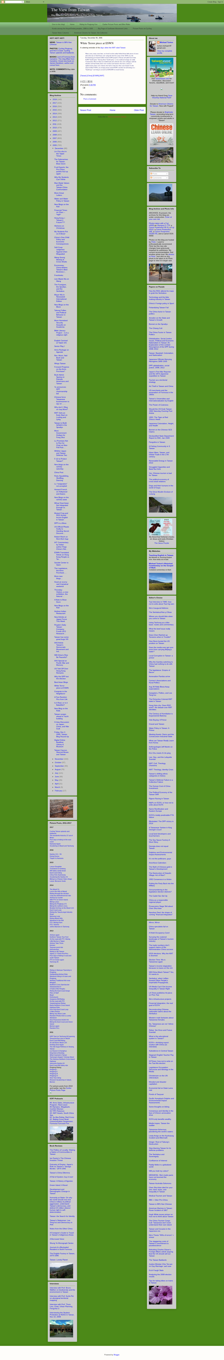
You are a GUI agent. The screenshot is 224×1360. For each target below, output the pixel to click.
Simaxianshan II (55, 987)
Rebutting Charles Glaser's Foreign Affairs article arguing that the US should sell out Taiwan (161, 1253)
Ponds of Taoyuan (156, 1094)
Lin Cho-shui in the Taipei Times (60, 153)
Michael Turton (166, 42)
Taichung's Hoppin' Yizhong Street (62, 1057)
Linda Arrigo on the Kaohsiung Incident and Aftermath (161, 1137)
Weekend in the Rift (57, 920)
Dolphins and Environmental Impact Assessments (160, 853)
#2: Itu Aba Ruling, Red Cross (62, 1117)
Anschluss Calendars (157, 863)
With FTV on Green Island (59, 900)
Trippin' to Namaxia (56, 858)
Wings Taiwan (60, 363)
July (57, 773)
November (59, 759)
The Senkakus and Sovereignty (156, 1155)
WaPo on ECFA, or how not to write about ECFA (161, 804)
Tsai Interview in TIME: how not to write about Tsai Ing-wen (161, 603)
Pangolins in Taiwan (157, 442)
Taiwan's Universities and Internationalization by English (161, 400)
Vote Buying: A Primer (158, 720)
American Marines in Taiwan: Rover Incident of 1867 (161, 1209)
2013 (55, 117)
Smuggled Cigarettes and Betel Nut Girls (159, 468)
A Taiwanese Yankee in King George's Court (160, 829)
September (59, 766)
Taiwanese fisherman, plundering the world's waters (161, 1130)
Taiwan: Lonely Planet (59, 1260)
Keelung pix (54, 997)
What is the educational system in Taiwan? (158, 1037)
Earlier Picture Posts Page (60, 1089)
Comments (157, 178)
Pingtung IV (54, 1076)
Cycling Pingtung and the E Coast (61, 49)
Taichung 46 (54, 962)
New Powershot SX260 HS (59, 1020)
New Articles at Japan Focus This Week (60, 619)
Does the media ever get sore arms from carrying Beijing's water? (161, 649)
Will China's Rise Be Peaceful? (61, 656)
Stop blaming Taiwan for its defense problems (160, 1149)
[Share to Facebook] (89, 81)
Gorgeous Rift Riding (57, 999)
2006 (55, 142)
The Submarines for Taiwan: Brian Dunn (61, 161)
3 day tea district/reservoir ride (60, 895)
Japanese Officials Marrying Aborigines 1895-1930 (160, 360)
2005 (55, 145)
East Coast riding (56, 873)
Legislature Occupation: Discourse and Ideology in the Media (161, 1069)
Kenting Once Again (57, 1044)
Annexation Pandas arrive (159, 676)
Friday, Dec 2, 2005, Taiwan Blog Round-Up (61, 734)
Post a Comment (89, 99)
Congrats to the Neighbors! (60, 692)
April (57, 784)
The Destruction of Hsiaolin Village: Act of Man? (160, 874)
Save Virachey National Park (162, 96)
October (58, 762)
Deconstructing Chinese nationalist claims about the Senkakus (160, 1011)
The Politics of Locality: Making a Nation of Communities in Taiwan (62, 1152)
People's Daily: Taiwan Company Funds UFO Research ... (60, 629)
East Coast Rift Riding (57, 1040)
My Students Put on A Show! (61, 233)
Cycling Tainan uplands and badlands (62, 52)
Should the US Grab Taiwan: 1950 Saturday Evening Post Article (160, 411)
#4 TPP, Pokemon (57, 1111)
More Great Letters (59, 194)
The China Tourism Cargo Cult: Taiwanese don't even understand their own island (160, 1223)
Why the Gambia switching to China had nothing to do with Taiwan (161, 664)
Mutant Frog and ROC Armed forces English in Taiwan (61, 516)
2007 (55, 138)
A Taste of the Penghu (57, 989)
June (57, 777)
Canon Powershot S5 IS (159, 227)
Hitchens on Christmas (59, 227)
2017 (55, 103)
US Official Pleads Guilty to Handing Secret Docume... (61, 530)
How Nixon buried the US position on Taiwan (159, 642)
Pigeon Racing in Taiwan (159, 799)
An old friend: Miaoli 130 (58, 1042)
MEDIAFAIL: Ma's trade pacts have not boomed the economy (161, 1177)
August (58, 769)
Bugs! (52, 995)
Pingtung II (53, 1071)
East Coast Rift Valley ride (59, 1065)
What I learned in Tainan (58, 1055)
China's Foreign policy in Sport (161, 303)
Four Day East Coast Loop (59, 1009)
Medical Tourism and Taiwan (160, 1196)
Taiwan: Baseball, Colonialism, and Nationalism (161, 354)
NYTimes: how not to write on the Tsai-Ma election (161, 1062)
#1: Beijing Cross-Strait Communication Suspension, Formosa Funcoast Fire (61, 1121)
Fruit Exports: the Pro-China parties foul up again (61, 170)
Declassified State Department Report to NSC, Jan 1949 (161, 437)
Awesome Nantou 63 (57, 1063)
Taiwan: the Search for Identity (62, 1216)
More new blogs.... (58, 577)
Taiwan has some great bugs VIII (61, 638)
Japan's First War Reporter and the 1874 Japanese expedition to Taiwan (160, 374)
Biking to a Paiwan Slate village (61, 879)
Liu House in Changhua (58, 1051)
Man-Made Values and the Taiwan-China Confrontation (61, 186)
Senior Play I (59, 346)
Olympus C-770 (163, 225)
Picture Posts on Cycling (142, 29)
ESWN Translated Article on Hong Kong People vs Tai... (61, 555)
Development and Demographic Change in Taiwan (60, 1191)
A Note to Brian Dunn (60, 601)
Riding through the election (59, 893)
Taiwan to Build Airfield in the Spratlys (60, 425)
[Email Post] (83, 88)
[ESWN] (96, 76)
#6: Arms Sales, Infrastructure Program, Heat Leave (62, 1104)
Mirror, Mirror (154, 922)
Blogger (116, 1355)
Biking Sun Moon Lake (58, 1013)
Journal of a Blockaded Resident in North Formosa (61, 1248)
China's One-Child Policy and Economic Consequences (61, 240)
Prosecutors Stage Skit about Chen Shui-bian (161, 907)
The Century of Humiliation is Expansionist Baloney (161, 715)
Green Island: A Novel (59, 1185)
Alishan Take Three (56, 943)
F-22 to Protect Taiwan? (60, 460)
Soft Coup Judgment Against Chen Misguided (60, 250)
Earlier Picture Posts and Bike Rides (116, 24)
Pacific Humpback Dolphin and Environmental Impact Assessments (161, 1100)
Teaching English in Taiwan (161, 555)
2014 (55, 113)
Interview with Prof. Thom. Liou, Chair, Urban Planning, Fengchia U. (61, 1306)
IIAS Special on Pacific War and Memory (61, 663)
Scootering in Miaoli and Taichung (62, 846)
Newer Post (85, 110)
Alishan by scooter (56, 897)
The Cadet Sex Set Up (158, 896)
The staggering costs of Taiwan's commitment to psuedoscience (159, 1243)
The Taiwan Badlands (158, 1260)
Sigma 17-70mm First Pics (59, 953)
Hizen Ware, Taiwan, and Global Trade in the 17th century (159, 454)
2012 (55, 120)
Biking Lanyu (54, 902)
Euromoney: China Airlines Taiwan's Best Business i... (60, 268)
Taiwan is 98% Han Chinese (160, 1204)
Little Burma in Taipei (57, 941)
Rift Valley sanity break (58, 871)
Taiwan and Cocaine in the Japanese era (160, 1230)
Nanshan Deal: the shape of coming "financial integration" (161, 913)
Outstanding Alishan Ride (59, 974)
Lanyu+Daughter (56, 866)
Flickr (153, 242)
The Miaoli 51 (54, 889)
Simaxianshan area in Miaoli (60, 1038)
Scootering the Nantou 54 (59, 877)
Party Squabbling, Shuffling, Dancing (61, 478)
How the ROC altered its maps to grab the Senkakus (161, 292)
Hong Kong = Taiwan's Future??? (59, 220)
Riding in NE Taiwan (57, 951)
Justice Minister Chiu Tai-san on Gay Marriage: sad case (160, 1265)
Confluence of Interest (158, 1161)
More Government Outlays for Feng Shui (60, 434)
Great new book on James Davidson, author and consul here (62, 63)
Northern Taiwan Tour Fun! (59, 937)
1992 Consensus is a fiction (160, 879)
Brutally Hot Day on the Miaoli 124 (62, 908)
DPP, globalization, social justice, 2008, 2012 (159, 366)
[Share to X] (86, 81)
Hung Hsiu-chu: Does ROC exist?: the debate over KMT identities (160, 707)
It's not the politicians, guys (160, 859)
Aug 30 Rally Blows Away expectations (159, 688)
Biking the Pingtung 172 (58, 904)
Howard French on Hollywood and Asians (60, 491)
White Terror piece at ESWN (61, 687)
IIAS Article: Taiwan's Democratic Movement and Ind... (61, 647)
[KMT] (101, 76)
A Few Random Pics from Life (60, 698)
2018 (55, 99)
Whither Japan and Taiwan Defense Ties (60, 453)
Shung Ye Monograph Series (61, 1243)
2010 (55, 128)
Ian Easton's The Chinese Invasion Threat (60, 1159)
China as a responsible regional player (158, 901)
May (57, 780)
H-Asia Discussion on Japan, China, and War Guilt (61, 725)
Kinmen (52, 945)
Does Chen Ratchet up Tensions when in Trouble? (160, 636)
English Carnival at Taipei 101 (61, 341)
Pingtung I (53, 1069)
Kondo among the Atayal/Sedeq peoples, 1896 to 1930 (72, 29)
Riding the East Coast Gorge (60, 991)
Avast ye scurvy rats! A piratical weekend (61, 584)
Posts (154, 174)
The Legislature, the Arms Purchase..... (61, 570)
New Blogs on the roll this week (61, 498)
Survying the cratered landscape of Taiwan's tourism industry (161, 939)
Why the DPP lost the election (61, 677)
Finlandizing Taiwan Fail (159, 307)
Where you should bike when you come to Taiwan (161, 617)
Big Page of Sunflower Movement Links (113, 29)
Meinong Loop (55, 916)
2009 (55, 131)
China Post (58, 472)
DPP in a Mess (60, 523)
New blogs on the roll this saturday (61, 466)
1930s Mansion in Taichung (59, 926)
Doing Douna (54, 856)
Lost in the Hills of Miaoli (58, 891)
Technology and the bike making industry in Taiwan (159, 298)
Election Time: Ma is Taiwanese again (157, 961)
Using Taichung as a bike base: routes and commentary (161, 623)
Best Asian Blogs (61, 682)
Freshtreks (58, 275)
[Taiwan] (83, 76)
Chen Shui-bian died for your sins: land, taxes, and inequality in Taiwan (161, 1189)
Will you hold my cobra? (159, 1171)
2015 (55, 110)
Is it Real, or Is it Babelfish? (61, 704)
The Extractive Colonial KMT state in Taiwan (160, 700)
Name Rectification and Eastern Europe (158, 810)
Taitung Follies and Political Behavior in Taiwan (60, 313)
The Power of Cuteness (158, 405)
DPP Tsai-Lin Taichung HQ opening (62, 1036)
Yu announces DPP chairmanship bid (60, 390)
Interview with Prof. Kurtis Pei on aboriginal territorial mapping (62, 1298)
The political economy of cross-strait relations (159, 480)
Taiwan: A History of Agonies (61, 1181)
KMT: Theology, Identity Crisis (161, 770)
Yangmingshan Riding (57, 1003)
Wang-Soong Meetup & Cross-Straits (60, 259)
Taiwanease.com (162, 79)
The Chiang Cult (155, 328)
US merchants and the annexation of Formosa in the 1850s (161, 392)
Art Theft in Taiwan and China (161, 386)
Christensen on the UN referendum (158, 1077)
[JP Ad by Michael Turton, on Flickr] (160, 535)
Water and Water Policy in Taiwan (61, 200)
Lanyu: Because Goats (58, 881)
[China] (89, 76)
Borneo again (54, 1026)
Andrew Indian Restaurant (60, 612)
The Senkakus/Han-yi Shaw (160, 612)
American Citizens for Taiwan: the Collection (90, 33)
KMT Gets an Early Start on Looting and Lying (60, 416)
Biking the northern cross (58, 906)
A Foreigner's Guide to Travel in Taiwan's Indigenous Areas (62, 1234)
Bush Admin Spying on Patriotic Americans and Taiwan (61, 379)
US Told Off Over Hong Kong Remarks (61, 671)
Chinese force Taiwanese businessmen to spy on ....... (61, 400)
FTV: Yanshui (54, 924)
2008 (55, 135)
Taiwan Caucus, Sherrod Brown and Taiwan (61, 752)
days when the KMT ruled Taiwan (112, 48)
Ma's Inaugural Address (158, 608)
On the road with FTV (57, 1001)
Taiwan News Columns (60, 33)
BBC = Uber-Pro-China (158, 1200)
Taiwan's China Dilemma (60, 1173)
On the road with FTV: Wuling (60, 939)
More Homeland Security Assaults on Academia (61, 323)
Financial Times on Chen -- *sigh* (60, 212)
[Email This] (81, 81)
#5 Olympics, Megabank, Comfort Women (60, 1108)
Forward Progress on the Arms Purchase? (61, 369)
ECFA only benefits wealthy (160, 1119)
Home (72, 24)
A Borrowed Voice (57, 1239)
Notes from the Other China (61, 1229)
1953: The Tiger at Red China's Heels (158, 418)
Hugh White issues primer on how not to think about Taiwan (161, 1215)
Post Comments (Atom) (117, 117)
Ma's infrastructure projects (160, 999)
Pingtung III (54, 1073)
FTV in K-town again (57, 960)
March (58, 787)
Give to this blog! (58, 24)
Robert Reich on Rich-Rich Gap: (61, 538)
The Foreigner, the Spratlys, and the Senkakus (60, 288)
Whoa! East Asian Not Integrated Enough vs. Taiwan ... (61, 506)
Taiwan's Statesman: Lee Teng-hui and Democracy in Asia (61, 1222)
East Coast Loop (55, 910)
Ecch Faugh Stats (156, 1270)
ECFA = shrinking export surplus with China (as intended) (159, 1044)
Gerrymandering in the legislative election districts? (160, 891)
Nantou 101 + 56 (56, 854)
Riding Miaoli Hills (56, 918)
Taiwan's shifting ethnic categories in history (158, 775)
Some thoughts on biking (159, 1107)
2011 (55, 124)
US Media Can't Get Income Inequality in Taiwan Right (160, 988)
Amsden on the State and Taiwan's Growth (159, 319)
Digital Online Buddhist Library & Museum (59, 743)
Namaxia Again (55, 844)
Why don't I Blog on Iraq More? (61, 408)
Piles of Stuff (54, 993)
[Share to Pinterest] (91, 81)
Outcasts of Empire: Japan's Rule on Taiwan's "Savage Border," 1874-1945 (61, 1166)
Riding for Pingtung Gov (88, 24)
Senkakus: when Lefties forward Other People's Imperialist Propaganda (158, 980)
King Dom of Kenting (57, 1053)
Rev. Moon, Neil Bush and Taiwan (60, 357)
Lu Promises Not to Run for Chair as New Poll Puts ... (61, 444)
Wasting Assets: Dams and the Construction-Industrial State (161, 735)
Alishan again (55, 935)
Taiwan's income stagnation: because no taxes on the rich (161, 967)
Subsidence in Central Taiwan (161, 1051)
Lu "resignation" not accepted (60, 485)
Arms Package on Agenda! (61, 351)
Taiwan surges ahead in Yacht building (61, 716)
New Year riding (55, 1078)
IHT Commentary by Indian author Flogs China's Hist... (61, 545)
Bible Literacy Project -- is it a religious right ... (61, 334)
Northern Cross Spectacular (59, 984)
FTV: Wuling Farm (56, 922)
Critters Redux (55, 1011)
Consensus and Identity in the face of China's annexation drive (161, 1113)
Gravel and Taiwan (156, 724)
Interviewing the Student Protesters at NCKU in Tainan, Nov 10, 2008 (62, 1315)
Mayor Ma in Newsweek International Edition (60, 298)
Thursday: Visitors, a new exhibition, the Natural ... (61, 593)
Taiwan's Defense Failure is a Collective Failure (161, 781)
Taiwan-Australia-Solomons (160, 1183)
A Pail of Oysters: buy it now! (61, 1177)
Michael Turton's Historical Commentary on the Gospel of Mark (161, 565)
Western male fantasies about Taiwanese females (161, 1019)
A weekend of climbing (58, 868)
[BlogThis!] (84, 81)
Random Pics (54, 1028)
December (59, 148)
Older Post (139, 110)
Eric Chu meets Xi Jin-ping (160, 753)
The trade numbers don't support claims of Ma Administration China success (161, 947)
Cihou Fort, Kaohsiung (58, 875)
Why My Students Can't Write (61, 178)
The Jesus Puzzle (161, 543)
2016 (55, 106)
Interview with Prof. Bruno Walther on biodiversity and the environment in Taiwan (62, 1290)
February (59, 791)
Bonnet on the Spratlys (158, 324)
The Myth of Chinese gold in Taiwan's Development (160, 868)
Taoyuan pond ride (56, 947)
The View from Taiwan (70, 9)
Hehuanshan (54, 949)
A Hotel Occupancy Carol (159, 933)
